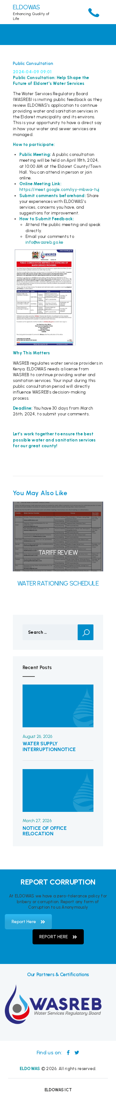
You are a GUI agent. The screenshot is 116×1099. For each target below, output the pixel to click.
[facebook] (69, 1052)
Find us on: (50, 1052)
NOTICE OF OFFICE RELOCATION (45, 831)
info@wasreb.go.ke (44, 242)
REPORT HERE (53, 937)
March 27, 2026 (37, 820)
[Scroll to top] (107, 1090)
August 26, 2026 (37, 736)
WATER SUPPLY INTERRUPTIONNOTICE (49, 746)
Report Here (24, 921)
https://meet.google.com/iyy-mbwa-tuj (59, 189)
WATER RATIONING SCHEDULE (58, 583)
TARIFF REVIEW (58, 552)
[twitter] (76, 1052)
